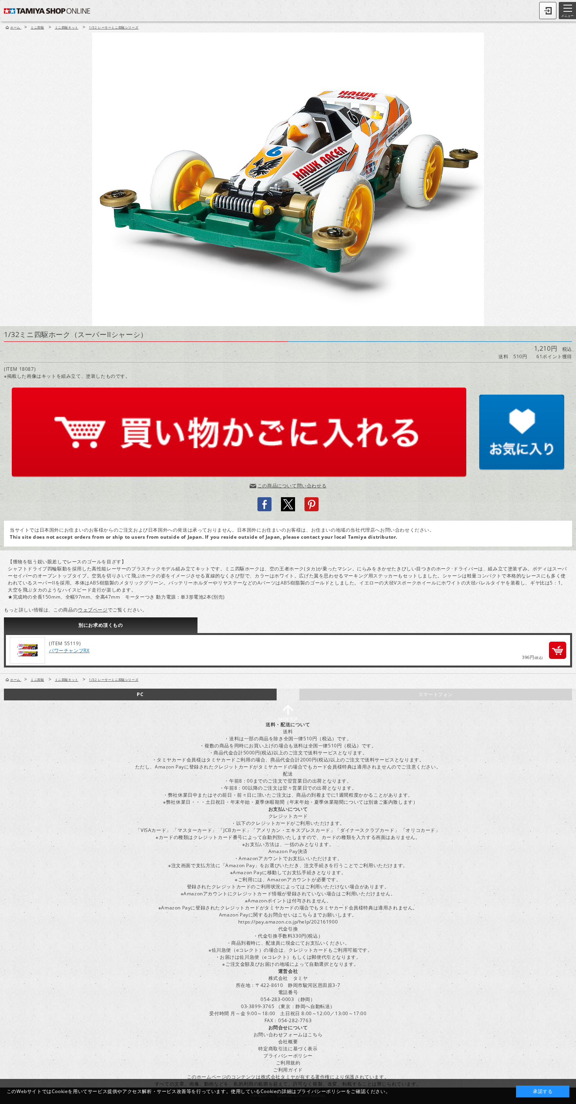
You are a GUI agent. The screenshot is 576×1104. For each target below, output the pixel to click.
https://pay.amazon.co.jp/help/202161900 (288, 921)
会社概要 (288, 1041)
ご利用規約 (288, 1062)
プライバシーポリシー (288, 1055)
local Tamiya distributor (365, 537)
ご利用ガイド (288, 1069)
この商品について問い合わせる (291, 485)
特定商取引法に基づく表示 (287, 1048)
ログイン (548, 10)
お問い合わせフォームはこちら (288, 1034)
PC (140, 694)
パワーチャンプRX (69, 650)
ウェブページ (93, 609)
